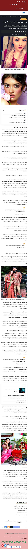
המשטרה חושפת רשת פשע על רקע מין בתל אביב (16, 397)
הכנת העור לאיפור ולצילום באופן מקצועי (17, 122)
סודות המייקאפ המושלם (19, 113)
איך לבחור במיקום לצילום (20, 402)
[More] (15, 32)
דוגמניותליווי (14, 521)
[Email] (19, 32)
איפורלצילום (19, 521)
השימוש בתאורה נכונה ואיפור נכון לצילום (16, 117)
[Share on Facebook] (23, 32)
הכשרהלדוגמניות (8, 521)
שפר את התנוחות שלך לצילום (19, 508)
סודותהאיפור (19, 522)
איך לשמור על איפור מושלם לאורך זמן (17, 120)
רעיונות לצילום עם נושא (20, 400)
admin (22, 34)
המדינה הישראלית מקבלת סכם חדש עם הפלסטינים (16, 395)
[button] (23, 13)
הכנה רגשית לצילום (21, 510)
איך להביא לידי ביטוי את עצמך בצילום (17, 115)
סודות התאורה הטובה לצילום (19, 506)
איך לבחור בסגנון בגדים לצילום (19, 515)
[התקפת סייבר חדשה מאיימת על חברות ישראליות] (22, 390)
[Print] (17, 32)
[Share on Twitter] (21, 32)
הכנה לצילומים (23, 19)
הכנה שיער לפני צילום (21, 512)
